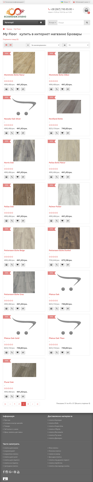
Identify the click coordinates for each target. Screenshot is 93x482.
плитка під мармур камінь (59, 466)
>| (37, 404)
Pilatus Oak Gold (11, 338)
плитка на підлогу (11, 463)
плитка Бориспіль (56, 426)
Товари (7, 426)
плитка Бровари (55, 420)
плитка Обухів (54, 429)
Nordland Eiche (56, 118)
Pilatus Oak (54, 294)
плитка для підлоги (11, 460)
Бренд (9, 29)
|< (5, 404)
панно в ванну (54, 454)
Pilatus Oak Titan (56, 338)
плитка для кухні (10, 457)
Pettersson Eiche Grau (14, 294)
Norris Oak (9, 162)
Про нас (7, 420)
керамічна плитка (11, 454)
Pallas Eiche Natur (57, 162)
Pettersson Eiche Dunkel (60, 250)
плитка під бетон (55, 463)
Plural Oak (9, 382)
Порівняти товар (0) (11, 39)
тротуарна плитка (11, 466)
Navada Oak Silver (12, 118)
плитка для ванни (11, 448)
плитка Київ (53, 423)
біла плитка (53, 448)
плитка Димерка (55, 438)
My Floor (17, 29)
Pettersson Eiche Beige (14, 250)
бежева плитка (55, 451)
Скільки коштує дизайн (13, 423)
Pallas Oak (9, 206)
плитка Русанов (55, 435)
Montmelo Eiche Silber (59, 74)
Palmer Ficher (55, 206)
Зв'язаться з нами (11, 429)
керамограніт (9, 451)
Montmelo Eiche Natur (14, 74)
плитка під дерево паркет (59, 460)
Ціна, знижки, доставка (13, 432)
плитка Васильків (56, 432)
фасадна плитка (55, 457)
